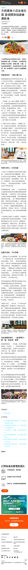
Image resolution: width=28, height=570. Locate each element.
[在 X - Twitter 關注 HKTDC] (4, 557)
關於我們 (16, 537)
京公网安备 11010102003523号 (18, 551)
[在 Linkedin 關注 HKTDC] (7, 557)
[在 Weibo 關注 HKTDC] (9, 557)
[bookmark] (25, 563)
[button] (25, 3)
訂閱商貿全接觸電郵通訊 (7, 542)
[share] (25, 560)
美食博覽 (7, 413)
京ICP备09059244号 (5, 550)
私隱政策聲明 (17, 545)
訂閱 (5, 490)
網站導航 (16, 548)
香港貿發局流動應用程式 (19, 539)
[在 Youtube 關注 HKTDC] (15, 557)
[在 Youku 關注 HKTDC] (17, 557)
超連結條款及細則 (5, 548)
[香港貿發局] (14, 535)
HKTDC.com (4, 537)
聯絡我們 (3, 539)
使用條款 (3, 545)
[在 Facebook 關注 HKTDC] (2, 557)
